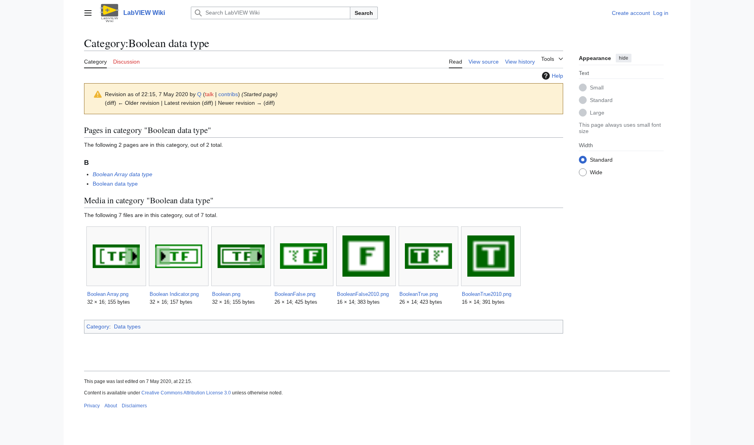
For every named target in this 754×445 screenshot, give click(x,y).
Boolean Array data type (122, 174)
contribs (228, 94)
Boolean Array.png (107, 294)
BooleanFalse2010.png (363, 294)
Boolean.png (226, 294)
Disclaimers (134, 406)
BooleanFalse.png (295, 294)
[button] (88, 13)
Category (97, 326)
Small (597, 87)
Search (364, 13)
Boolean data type (115, 184)
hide (623, 58)
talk (209, 94)
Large (597, 112)
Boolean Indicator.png (174, 294)
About (110, 406)
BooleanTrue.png (418, 294)
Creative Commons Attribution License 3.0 (186, 393)
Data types (127, 326)
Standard (601, 100)
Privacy (92, 406)
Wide (596, 172)
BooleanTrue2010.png (486, 294)
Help (557, 76)
